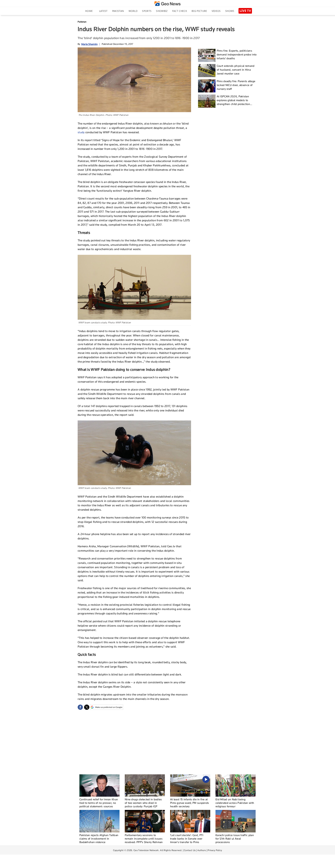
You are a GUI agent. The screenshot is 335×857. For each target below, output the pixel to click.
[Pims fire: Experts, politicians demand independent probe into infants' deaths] (206, 55)
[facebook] (80, 707)
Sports (146, 11)
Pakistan (118, 11)
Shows (229, 11)
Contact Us (190, 850)
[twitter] (86, 707)
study (81, 132)
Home (89, 11)
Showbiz (162, 11)
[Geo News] (167, 3)
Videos (216, 11)
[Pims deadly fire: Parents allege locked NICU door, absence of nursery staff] (206, 85)
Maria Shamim (89, 44)
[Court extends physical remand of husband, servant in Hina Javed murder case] (206, 70)
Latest (103, 11)
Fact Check (179, 11)
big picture (199, 11)
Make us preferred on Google (108, 707)
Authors (201, 850)
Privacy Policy (215, 850)
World (133, 11)
